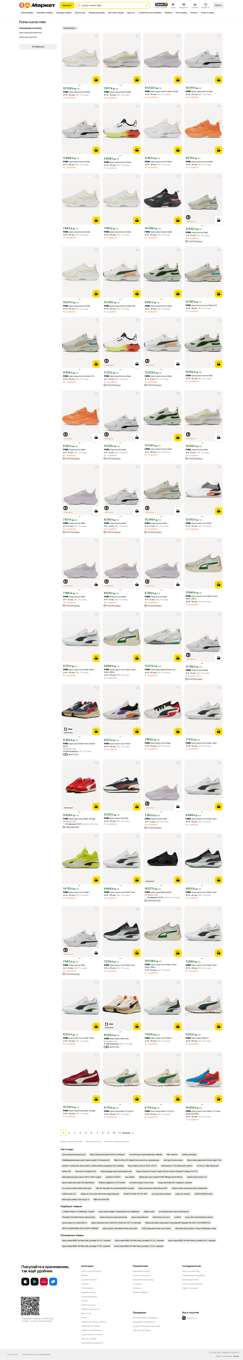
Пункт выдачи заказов (192, 1284)
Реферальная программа (193, 1275)
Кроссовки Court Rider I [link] (117, 744)
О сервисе (137, 1284)
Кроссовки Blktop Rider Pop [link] (160, 669)
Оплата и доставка (141, 1275)
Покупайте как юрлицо (143, 1280)
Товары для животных (91, 1330)
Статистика (12, 1354)
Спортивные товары (90, 1326)
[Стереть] (147, 5)
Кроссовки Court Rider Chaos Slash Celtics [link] (202, 597)
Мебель (84, 1275)
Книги (84, 1317)
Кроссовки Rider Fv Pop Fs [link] (119, 1111)
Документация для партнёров (146, 1326)
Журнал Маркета (140, 1292)
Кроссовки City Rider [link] (116, 818)
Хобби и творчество (90, 1309)
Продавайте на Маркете (144, 1322)
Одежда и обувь (88, 1292)
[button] (70, 28)
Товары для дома (89, 1296)
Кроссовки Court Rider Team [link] (78, 669)
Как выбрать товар (141, 1271)
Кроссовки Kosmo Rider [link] (76, 92)
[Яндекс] (236, 1356)
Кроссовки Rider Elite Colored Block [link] (79, 745)
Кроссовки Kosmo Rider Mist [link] (119, 306)
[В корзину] (96, 80)
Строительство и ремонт (92, 1334)
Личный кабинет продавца (145, 1318)
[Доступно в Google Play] (35, 1285)
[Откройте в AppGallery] (44, 1285)
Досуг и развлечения (91, 1271)
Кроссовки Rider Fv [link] (197, 1038)
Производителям (190, 1280)
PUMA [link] (65, 92)
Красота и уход (88, 1305)
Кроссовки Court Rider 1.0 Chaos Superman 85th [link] (203, 1112)
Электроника (87, 1288)
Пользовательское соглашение (36, 1354)
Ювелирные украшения (92, 1343)
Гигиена (85, 1284)
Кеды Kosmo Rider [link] (197, 232)
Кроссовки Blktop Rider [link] (158, 892)
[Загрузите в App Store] (25, 1285)
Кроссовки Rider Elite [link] (116, 1038)
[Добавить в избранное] (97, 36)
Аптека (84, 1301)
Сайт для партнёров (142, 1330)
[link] (73, 1154)
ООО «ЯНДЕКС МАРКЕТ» (228, 1352)
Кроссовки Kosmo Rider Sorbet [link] (161, 91)
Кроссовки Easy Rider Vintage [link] (79, 819)
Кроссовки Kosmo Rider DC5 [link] (201, 305)
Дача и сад (86, 1313)
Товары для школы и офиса (93, 1322)
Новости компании (191, 1271)
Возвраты (137, 1288)
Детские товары (88, 1339)
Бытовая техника (89, 1280)
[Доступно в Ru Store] (53, 1285)
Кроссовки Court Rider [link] (199, 523)
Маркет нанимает (190, 1288)
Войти (218, 5)
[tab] (27, 13)
